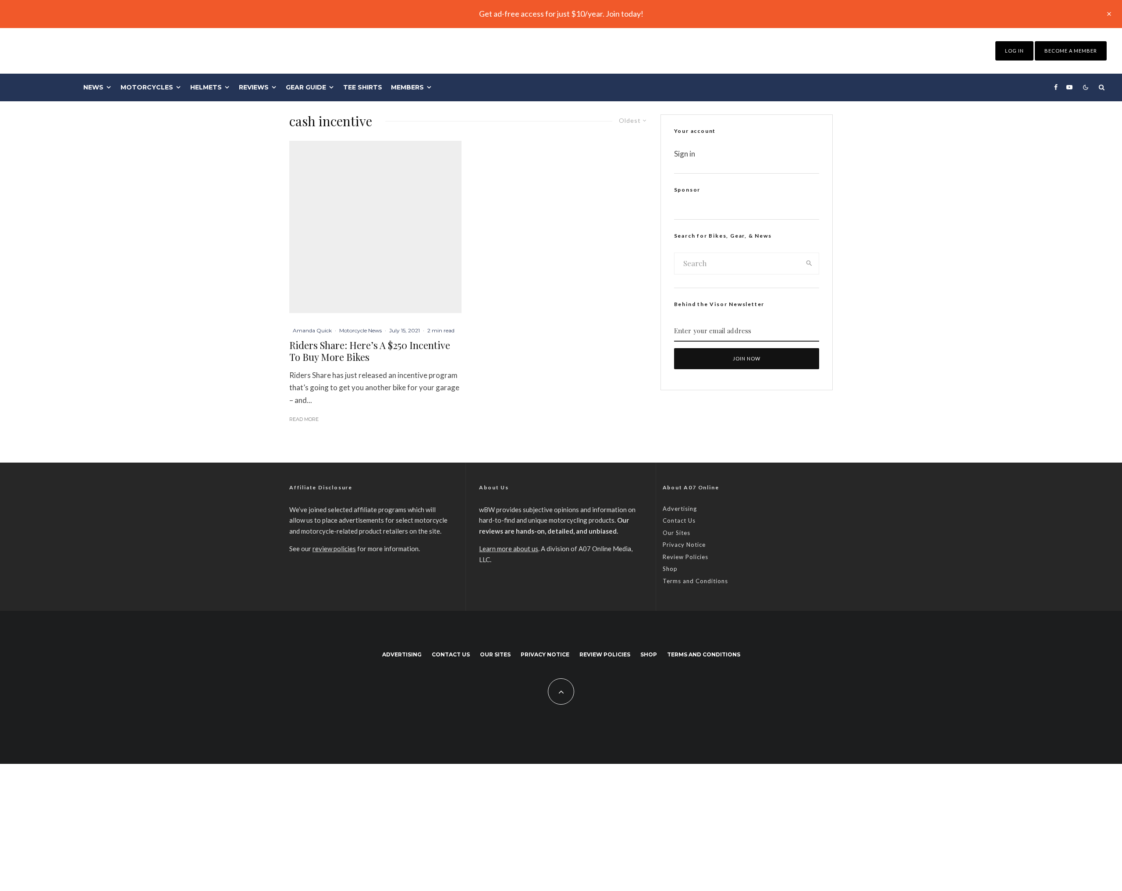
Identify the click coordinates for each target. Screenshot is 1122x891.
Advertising (680, 508)
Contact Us (679, 520)
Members (407, 87)
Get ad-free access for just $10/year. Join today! (561, 13)
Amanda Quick (312, 330)
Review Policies (685, 556)
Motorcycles (147, 87)
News (93, 87)
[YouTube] (1069, 87)
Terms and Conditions (695, 580)
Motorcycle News (360, 330)
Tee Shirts (362, 87)
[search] (809, 263)
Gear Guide (306, 87)
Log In (1014, 50)
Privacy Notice (684, 544)
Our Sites (676, 532)
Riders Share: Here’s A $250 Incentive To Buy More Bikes (369, 351)
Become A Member (1070, 50)
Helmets (206, 87)
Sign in (684, 153)
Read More (304, 419)
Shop (670, 568)
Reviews (254, 87)
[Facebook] (1056, 87)
